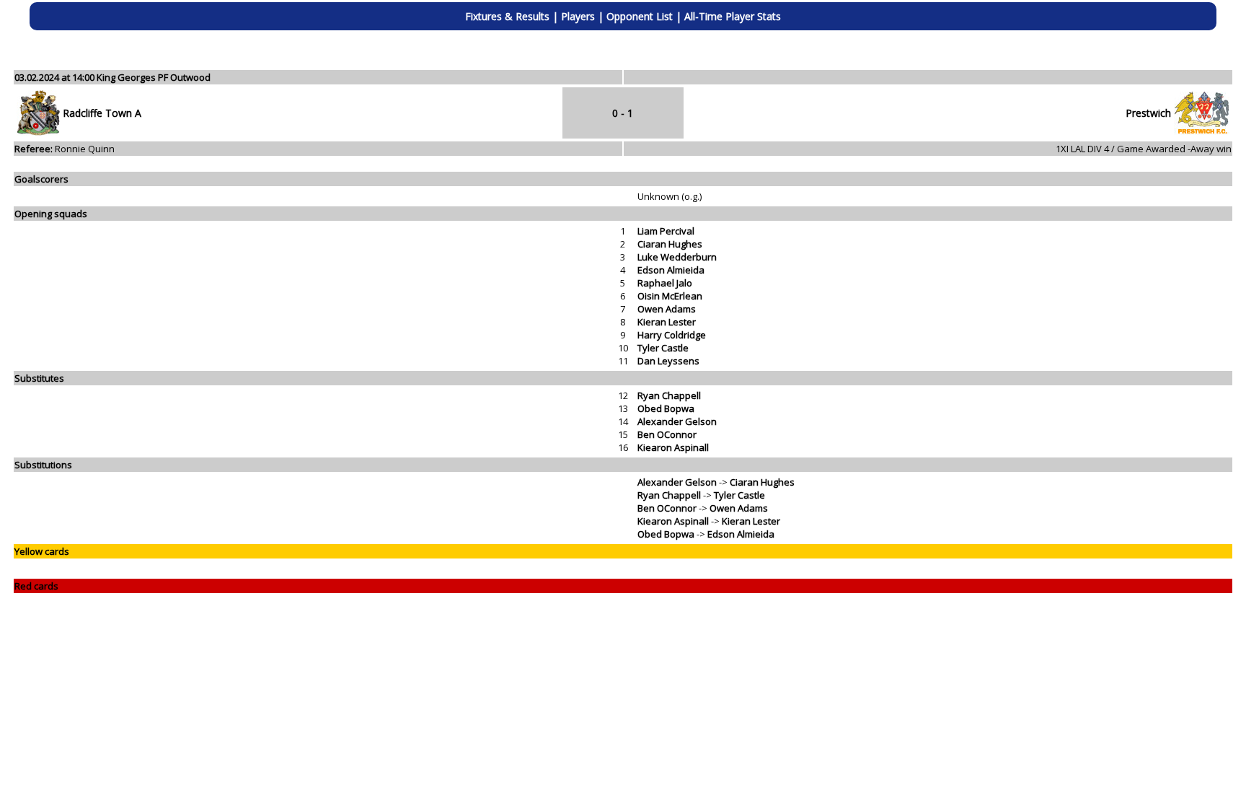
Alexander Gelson (677, 421)
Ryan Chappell (669, 395)
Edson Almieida (670, 269)
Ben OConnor (667, 434)
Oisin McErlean (669, 295)
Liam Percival (665, 230)
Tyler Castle (663, 347)
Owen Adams (666, 308)
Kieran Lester (666, 321)
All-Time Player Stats (732, 16)
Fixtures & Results (507, 16)
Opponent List (639, 16)
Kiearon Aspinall (673, 447)
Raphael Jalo (664, 282)
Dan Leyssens (668, 360)
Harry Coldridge (671, 334)
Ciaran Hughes (669, 243)
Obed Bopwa (665, 408)
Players (578, 16)
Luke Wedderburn (677, 256)
